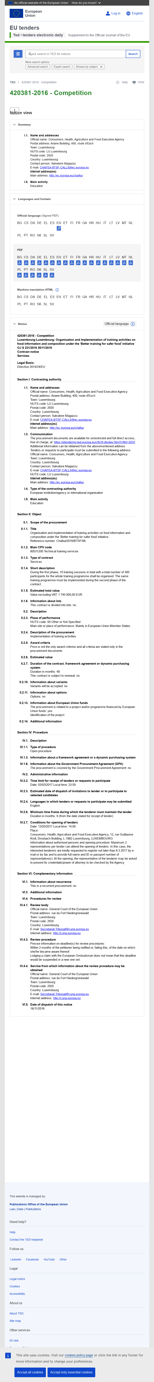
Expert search (62, 66)
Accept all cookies (30, 1372)
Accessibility (17, 1293)
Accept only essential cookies (71, 1372)
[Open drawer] (14, 110)
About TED (16, 1313)
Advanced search (38, 66)
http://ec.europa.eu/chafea (66, 175)
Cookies (15, 1286)
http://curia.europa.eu (67, 933)
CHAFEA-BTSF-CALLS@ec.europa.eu (64, 167)
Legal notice (17, 1279)
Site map (15, 1320)
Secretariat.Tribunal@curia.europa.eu (64, 929)
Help (12, 1232)
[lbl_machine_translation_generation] (57, 290)
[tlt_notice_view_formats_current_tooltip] (133, 324)
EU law (14, 1340)
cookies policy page (79, 1355)
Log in (115, 13)
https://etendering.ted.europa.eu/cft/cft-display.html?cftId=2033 (94, 442)
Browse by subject (87, 66)
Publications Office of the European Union (39, 1204)
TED (12, 82)
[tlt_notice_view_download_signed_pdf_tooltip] (59, 228)
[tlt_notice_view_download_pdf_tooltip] (19, 262)
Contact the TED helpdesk (26, 1239)
